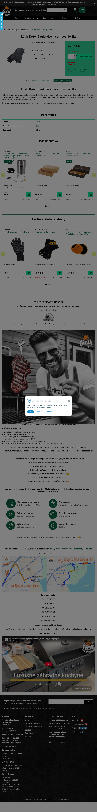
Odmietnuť (49, 411)
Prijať (30, 411)
